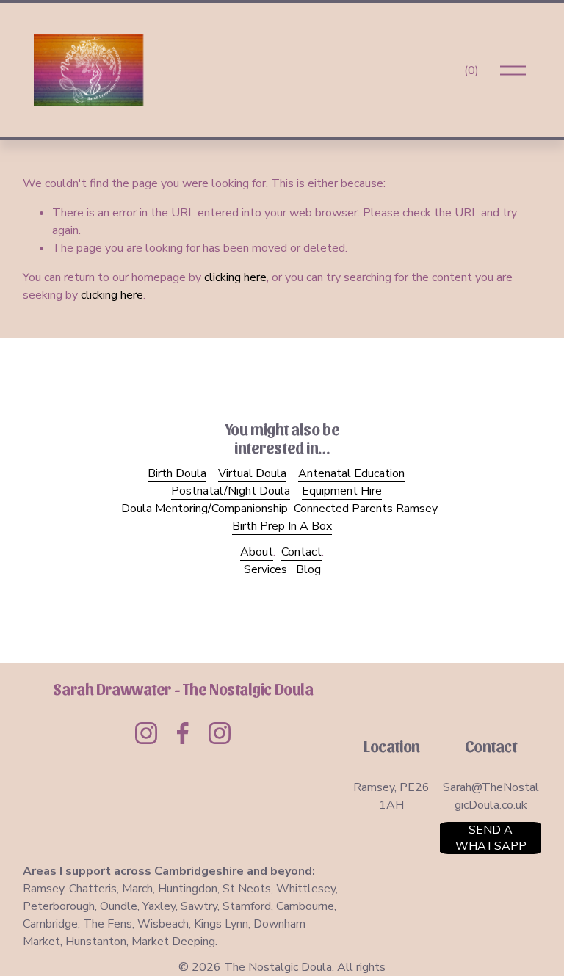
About (256, 552)
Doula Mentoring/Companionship (204, 508)
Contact (301, 552)
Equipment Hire (342, 491)
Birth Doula (177, 473)
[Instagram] (146, 733)
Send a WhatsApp (491, 838)
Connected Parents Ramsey (366, 508)
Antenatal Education (351, 473)
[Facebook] (183, 733)
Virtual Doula (252, 473)
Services (265, 569)
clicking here (235, 277)
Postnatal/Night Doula (230, 491)
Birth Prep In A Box (282, 526)
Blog (308, 569)
